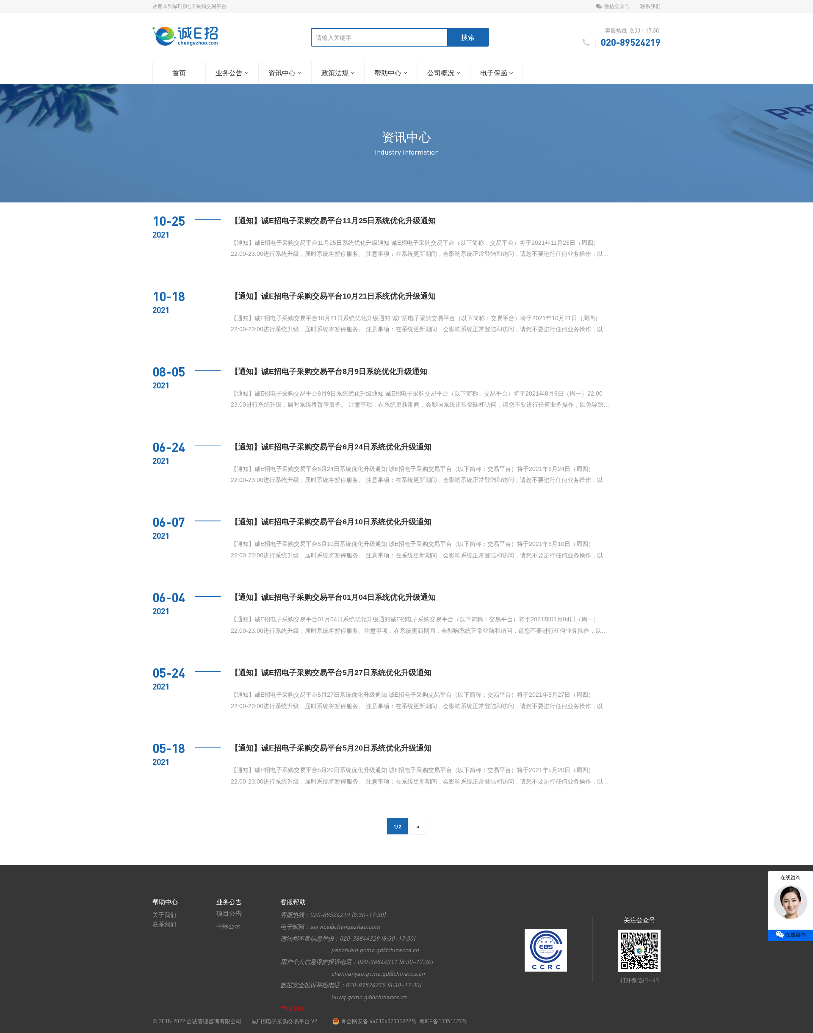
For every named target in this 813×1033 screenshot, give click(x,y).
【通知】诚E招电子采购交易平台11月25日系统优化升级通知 (333, 220)
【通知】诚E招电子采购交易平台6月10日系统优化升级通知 (331, 522)
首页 (179, 73)
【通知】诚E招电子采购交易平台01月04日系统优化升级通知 (333, 597)
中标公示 (228, 926)
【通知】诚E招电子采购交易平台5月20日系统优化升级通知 (331, 748)
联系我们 (650, 6)
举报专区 (292, 1008)
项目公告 (229, 913)
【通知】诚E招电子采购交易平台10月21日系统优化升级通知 (333, 296)
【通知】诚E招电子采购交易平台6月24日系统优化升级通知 (331, 447)
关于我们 (164, 914)
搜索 (468, 37)
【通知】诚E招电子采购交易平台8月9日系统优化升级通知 (329, 371)
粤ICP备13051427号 (443, 1021)
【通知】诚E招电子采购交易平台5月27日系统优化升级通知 (331, 672)
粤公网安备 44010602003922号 (379, 1021)
